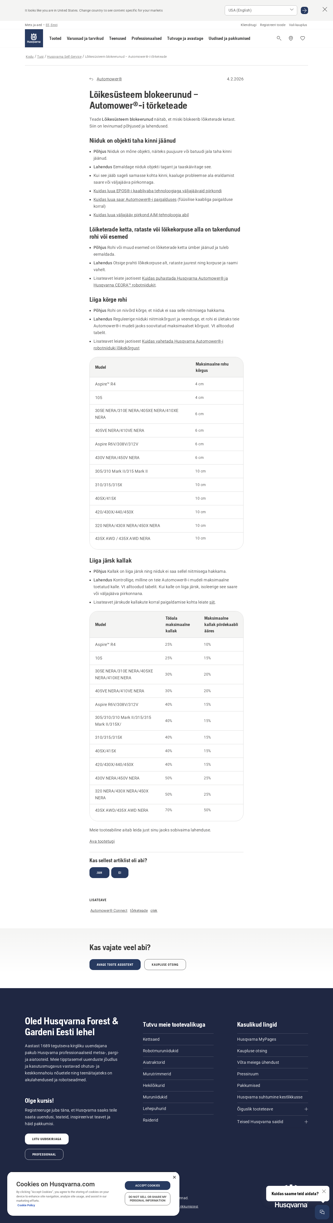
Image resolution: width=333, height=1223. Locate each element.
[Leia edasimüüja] (290, 38)
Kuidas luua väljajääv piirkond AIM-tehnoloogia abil (141, 214)
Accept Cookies (147, 1185)
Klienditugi (248, 25)
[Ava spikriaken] (322, 1212)
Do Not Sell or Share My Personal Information (147, 1198)
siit (212, 602)
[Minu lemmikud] (302, 38)
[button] (55, 38)
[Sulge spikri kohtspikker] (324, 1191)
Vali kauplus (298, 25)
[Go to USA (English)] (304, 10)
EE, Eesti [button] (52, 25)
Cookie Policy (26, 1205)
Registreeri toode (272, 25)
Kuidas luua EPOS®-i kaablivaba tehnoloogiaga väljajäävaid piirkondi (158, 190)
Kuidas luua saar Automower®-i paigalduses (135, 199)
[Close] (174, 1177)
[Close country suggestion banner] (324, 9)
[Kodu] (34, 38)
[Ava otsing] (279, 38)
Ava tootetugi (102, 841)
